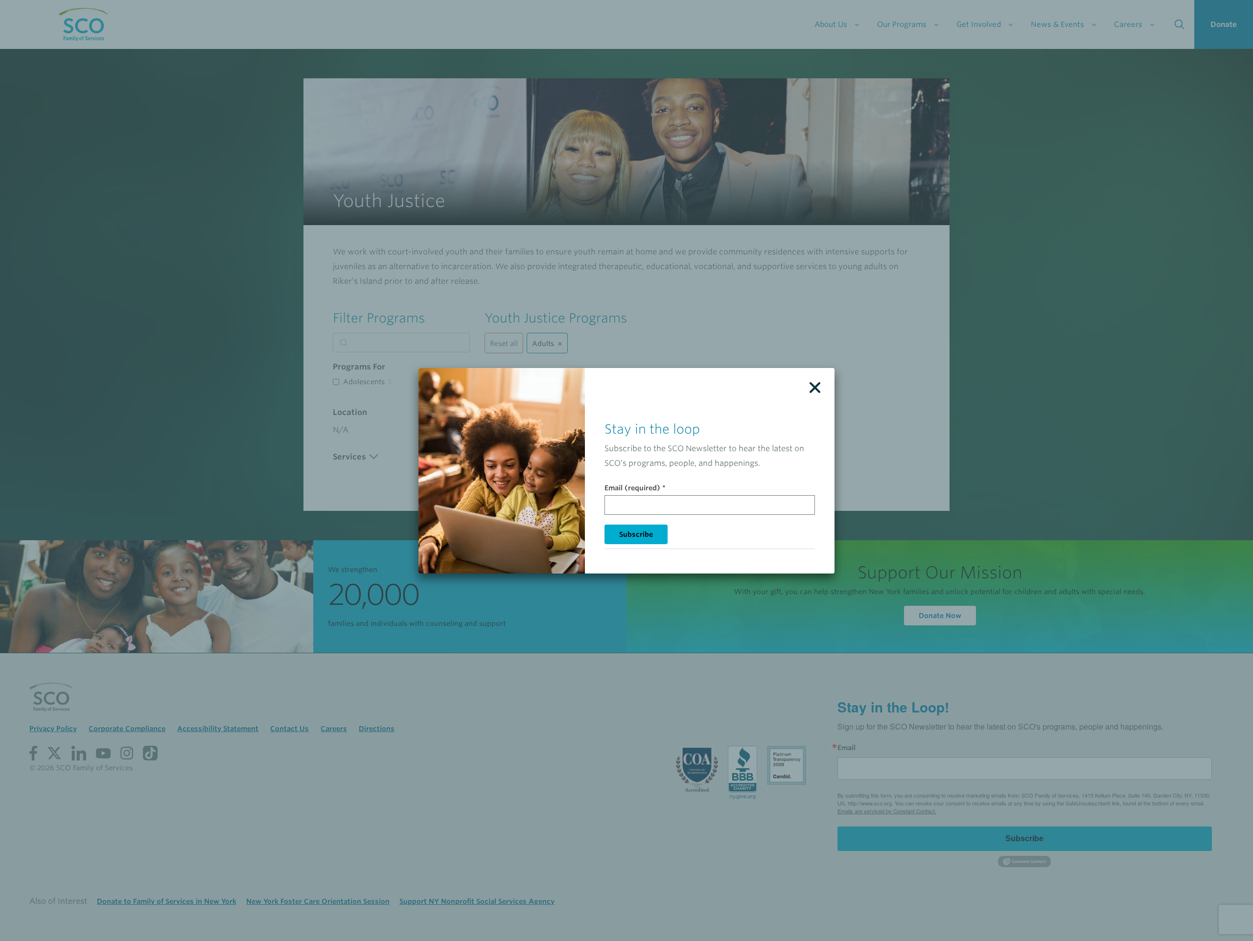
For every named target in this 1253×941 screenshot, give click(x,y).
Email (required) (635, 488)
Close (815, 387)
